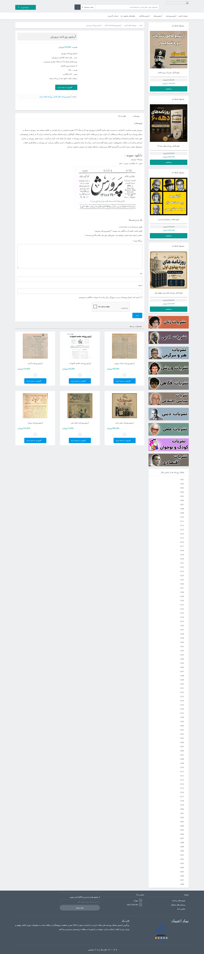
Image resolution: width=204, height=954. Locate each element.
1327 (182, 588)
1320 (182, 559)
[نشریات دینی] (168, 414)
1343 (182, 655)
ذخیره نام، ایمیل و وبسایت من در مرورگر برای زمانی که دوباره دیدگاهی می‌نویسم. (109, 297)
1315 (182, 538)
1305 (182, 496)
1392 (182, 859)
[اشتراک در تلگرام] (18, 106)
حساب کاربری (113, 16)
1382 (182, 817)
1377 (182, 797)
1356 (182, 709)
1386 (182, 834)
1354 (182, 701)
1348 (182, 676)
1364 (182, 742)
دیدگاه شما (137, 241)
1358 (182, 717)
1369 (182, 763)
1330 (182, 601)
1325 (182, 580)
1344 (182, 659)
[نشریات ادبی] (168, 337)
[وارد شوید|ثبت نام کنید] (22, 16)
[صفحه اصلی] (178, 5)
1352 (182, 692)
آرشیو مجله (157, 16)
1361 (182, 730)
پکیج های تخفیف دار (128, 16)
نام (141, 273)
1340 (182, 642)
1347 (182, 671)
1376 (182, 792)
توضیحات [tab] (136, 116)
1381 (182, 813)
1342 (182, 651)
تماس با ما (181, 909)
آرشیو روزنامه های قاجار (112, 25)
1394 (182, 868)
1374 (182, 784)
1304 (182, 492)
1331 (182, 605)
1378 (182, 801)
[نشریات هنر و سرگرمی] (168, 353)
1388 (182, 842)
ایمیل (140, 285)
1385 (182, 830)
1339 (182, 638)
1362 (182, 734)
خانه (140, 25)
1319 (182, 555)
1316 (182, 542)
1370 (182, 767)
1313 (182, 530)
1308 (182, 509)
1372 (182, 776)
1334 (182, 617)
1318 (182, 550)
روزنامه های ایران (130, 25)
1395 (182, 872)
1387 (182, 838)
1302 (182, 484)
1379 (182, 805)
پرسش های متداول (178, 905)
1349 (182, 680)
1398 (182, 884)
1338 (182, 634)
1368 (182, 759)
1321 (182, 563)
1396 (182, 876)
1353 (182, 696)
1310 (182, 517)
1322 (182, 567)
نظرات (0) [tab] (122, 116)
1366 (182, 751)
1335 (182, 621)
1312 (182, 525)
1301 (182, 480)
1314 (182, 534)
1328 (182, 592)
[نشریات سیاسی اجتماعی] (168, 398)
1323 (182, 571)
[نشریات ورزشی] (168, 368)
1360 (182, 726)
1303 (182, 488)
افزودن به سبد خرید (64, 87)
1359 (182, 722)
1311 (182, 521)
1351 (182, 688)
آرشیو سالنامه (144, 16)
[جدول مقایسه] (17, 16)
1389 (182, 847)
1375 (182, 788)
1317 (182, 546)
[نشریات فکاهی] (168, 383)
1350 (182, 684)
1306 (182, 500)
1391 (182, 855)
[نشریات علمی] (168, 429)
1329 (182, 596)
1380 (182, 809)
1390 (182, 851)
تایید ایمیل (80, 908)
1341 (182, 646)
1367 (182, 755)
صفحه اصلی (183, 16)
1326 (182, 584)
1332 (182, 609)
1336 (182, 626)
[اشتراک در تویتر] (25, 106)
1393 (182, 863)
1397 (182, 880)
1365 (182, 747)
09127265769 (132, 905)
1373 (182, 780)
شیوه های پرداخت (178, 900)
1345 (182, 663)
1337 (182, 630)
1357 (182, 713)
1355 (182, 705)
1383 (182, 822)
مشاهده (169, 89)
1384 (182, 826)
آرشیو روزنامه (171, 16)
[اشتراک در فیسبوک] (22, 106)
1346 (182, 667)
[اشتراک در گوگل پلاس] (28, 106)
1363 (182, 738)
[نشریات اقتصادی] (168, 460)
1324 (182, 575)
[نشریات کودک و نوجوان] (168, 444)
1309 (182, 513)
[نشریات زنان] (168, 322)
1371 (182, 772)
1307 (182, 505)
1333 (182, 613)
